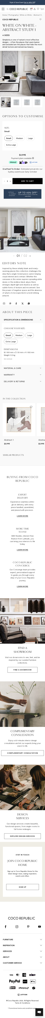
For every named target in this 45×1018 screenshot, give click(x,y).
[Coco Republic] (19, 9)
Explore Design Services (22, 836)
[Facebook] (5, 927)
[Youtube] (39, 927)
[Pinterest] (28, 927)
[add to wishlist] (40, 19)
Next (30, 255)
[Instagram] (16, 927)
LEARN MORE (22, 516)
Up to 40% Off (29, 2)
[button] (22, 194)
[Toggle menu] (2, 9)
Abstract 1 (9, 439)
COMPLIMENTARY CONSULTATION (22, 753)
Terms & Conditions (22, 1003)
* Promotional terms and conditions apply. (22, 1008)
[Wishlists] (38, 9)
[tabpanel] (22, 229)
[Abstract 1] (19, 419)
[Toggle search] (7, 9)
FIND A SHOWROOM (22, 670)
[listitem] (19, 424)
